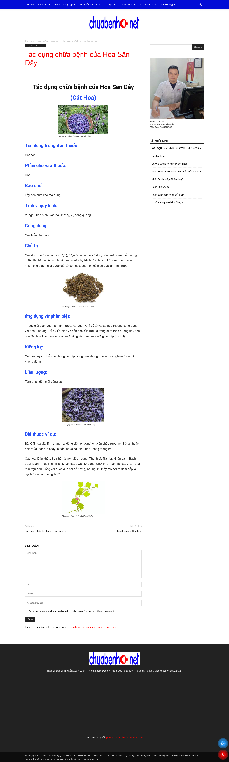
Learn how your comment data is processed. (92, 627)
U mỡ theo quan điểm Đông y (167, 202)
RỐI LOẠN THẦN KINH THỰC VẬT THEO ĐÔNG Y (176, 148)
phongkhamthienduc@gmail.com (125, 737)
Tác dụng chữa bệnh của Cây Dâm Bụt (46, 531)
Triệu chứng (167, 4)
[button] (200, 4)
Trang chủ (29, 40)
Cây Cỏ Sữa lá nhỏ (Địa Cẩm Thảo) (170, 163)
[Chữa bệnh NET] (114, 22)
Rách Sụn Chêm (160, 187)
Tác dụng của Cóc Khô (129, 531)
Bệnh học (43, 4)
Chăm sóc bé (146, 4)
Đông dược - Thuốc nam (49, 40)
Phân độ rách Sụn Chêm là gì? (167, 179)
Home (30, 4)
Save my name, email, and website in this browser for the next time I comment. (71, 611)
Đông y (109, 4)
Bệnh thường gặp (64, 4)
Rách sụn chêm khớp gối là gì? (168, 194)
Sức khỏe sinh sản (89, 4)
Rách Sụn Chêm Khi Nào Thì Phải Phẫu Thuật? (176, 171)
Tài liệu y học (126, 4)
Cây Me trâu (158, 156)
